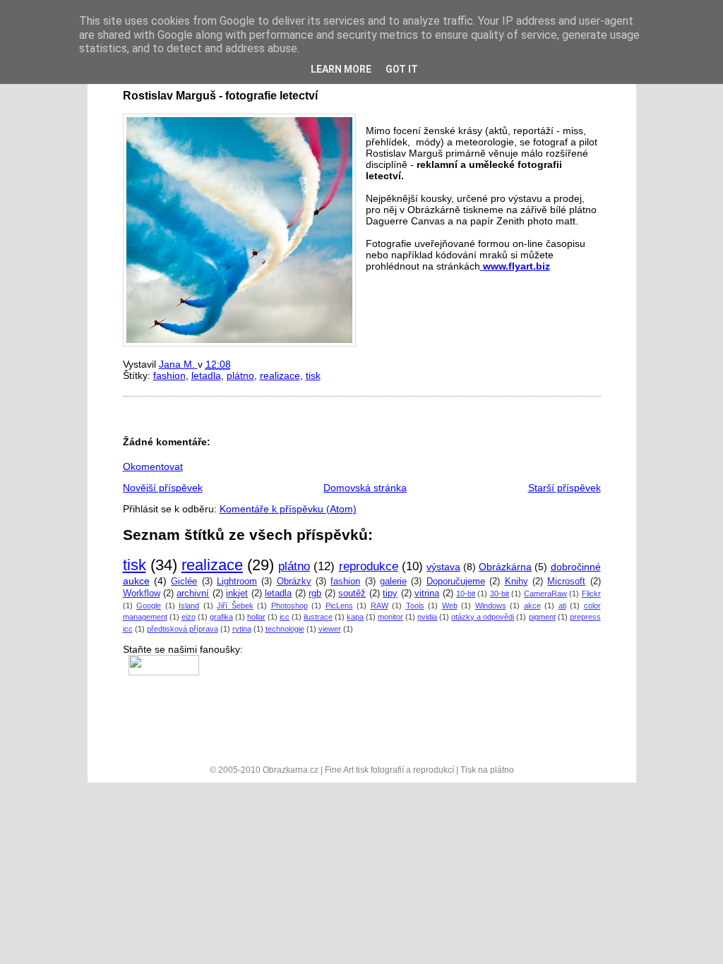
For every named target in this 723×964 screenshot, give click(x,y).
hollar (256, 617)
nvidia (427, 617)
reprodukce (368, 566)
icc (284, 617)
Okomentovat (153, 466)
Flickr (591, 593)
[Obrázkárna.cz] (161, 660)
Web (450, 605)
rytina (241, 629)
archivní (193, 593)
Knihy (516, 581)
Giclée (184, 581)
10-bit (465, 593)
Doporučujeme (455, 581)
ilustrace (318, 617)
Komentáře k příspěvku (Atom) (288, 508)
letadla (206, 375)
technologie (284, 629)
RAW (379, 605)
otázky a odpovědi (482, 617)
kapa (355, 617)
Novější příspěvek (163, 487)
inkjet (237, 593)
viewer (329, 629)
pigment (542, 617)
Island (189, 605)
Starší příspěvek (564, 487)
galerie (393, 581)
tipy (390, 593)
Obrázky (294, 581)
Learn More (341, 69)
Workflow (141, 593)
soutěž (352, 593)
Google (148, 605)
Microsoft (566, 581)
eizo (188, 617)
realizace (280, 375)
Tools (415, 605)
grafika (221, 617)
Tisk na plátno (487, 770)
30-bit (499, 593)
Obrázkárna (505, 566)
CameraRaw (545, 593)
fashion (169, 375)
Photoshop (289, 605)
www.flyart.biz (516, 266)
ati (562, 605)
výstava (443, 566)
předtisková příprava (182, 629)
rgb (315, 593)
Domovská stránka (365, 487)
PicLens (339, 605)
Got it (402, 69)
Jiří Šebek (235, 605)
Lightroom (237, 581)
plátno (240, 375)
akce (532, 605)
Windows (490, 605)
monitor (390, 617)
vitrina (426, 593)
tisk (313, 375)
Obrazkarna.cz (290, 770)
